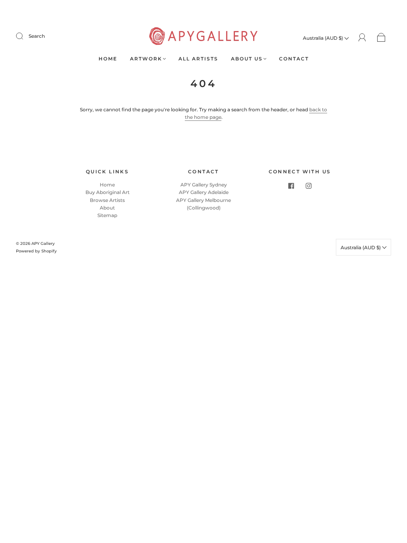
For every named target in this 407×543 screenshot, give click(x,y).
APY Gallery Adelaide (204, 192)
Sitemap (107, 215)
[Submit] (24, 36)
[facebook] (291, 185)
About (107, 208)
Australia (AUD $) (323, 38)
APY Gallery (43, 243)
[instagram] (308, 185)
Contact (294, 59)
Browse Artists (107, 200)
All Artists (198, 59)
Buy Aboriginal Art (107, 192)
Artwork (146, 59)
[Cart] (381, 38)
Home (108, 59)
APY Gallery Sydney (203, 185)
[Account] (362, 37)
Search (37, 36)
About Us (247, 59)
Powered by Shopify (36, 251)
